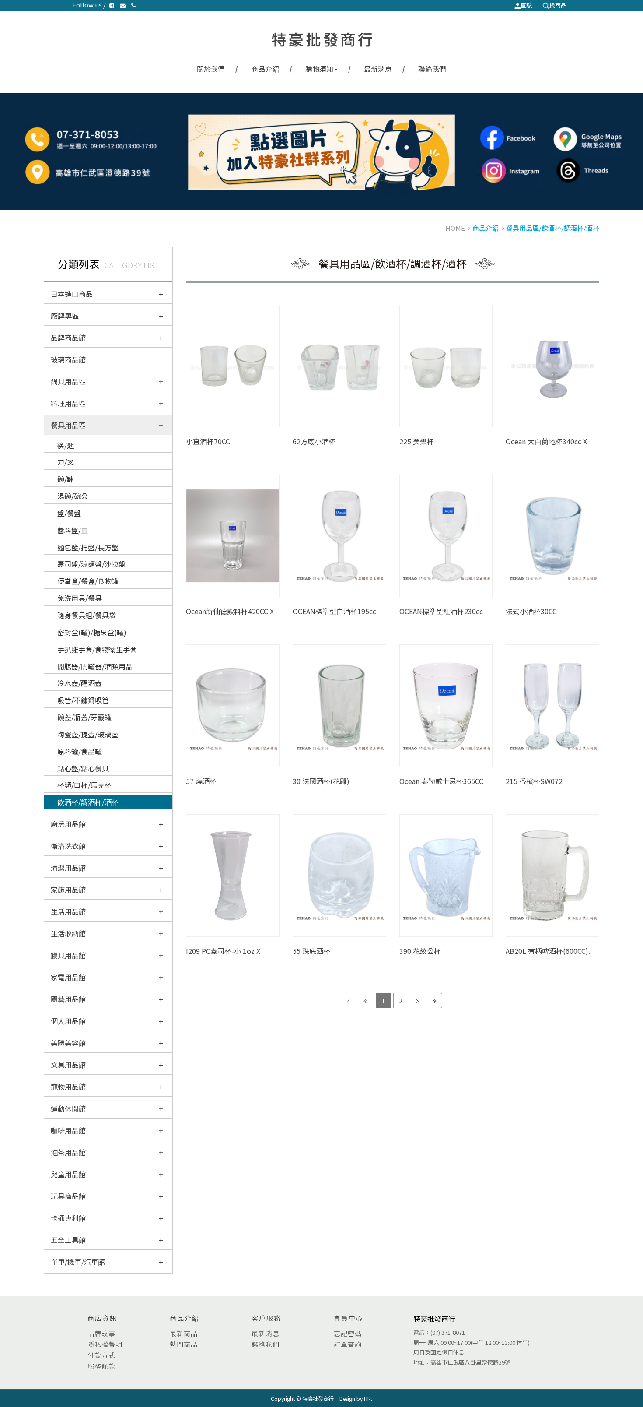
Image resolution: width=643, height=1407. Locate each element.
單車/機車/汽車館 (78, 1261)
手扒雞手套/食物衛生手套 (97, 649)
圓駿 (526, 5)
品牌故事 (101, 1333)
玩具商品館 (68, 1196)
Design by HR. (355, 1398)
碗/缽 (65, 479)
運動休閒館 (68, 1108)
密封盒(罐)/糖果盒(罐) (91, 632)
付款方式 (101, 1355)
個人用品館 (68, 1021)
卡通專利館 (68, 1218)
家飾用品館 (68, 889)
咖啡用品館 (68, 1130)
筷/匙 (65, 445)
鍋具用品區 (68, 381)
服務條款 (101, 1366)
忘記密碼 (348, 1333)
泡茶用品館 (68, 1152)
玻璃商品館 (68, 359)
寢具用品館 (68, 955)
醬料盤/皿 (72, 530)
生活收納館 (68, 933)
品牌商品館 (68, 337)
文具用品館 (68, 1064)
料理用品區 (68, 403)
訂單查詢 (348, 1344)
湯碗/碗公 (72, 496)
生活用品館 (68, 911)
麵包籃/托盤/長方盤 (88, 547)
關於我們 (211, 68)
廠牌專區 (65, 315)
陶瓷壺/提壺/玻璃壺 (88, 734)
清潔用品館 (68, 867)
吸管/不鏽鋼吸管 (83, 700)
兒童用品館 (68, 1174)
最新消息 (378, 68)
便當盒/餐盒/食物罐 (88, 581)
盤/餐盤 (69, 513)
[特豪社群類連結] (321, 151)
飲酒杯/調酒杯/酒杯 (88, 802)
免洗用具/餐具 (79, 598)
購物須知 (319, 68)
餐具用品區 (68, 425)
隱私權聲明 (104, 1344)
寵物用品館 (68, 1086)
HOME (455, 227)
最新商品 (184, 1333)
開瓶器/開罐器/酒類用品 (95, 666)
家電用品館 (68, 977)
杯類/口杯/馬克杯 (84, 785)
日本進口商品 (72, 293)
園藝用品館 (68, 999)
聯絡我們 (432, 68)
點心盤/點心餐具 (83, 768)
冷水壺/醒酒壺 (79, 683)
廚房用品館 (68, 824)
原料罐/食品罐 (79, 751)
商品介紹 (265, 68)
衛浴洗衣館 (68, 846)
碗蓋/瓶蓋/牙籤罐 (84, 717)
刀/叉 (65, 462)
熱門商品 (184, 1344)
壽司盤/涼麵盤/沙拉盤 (91, 564)
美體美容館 (68, 1043)
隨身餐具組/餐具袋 (86, 615)
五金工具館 (68, 1240)
